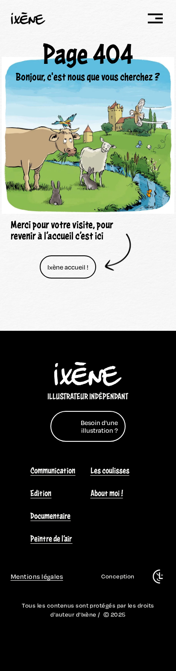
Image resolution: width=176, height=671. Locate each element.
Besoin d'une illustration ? (99, 426)
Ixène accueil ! (67, 267)
